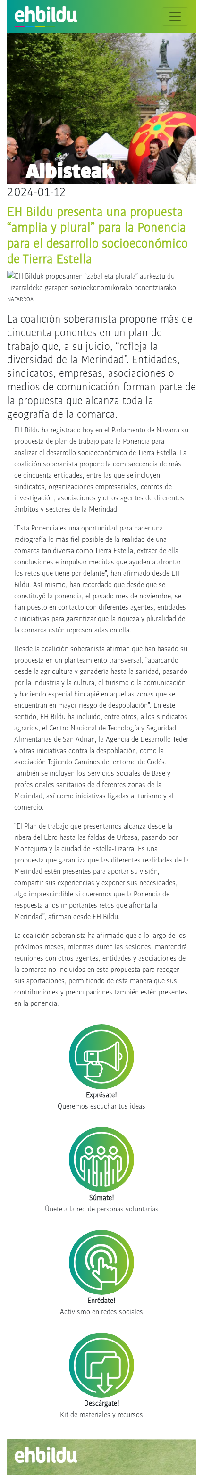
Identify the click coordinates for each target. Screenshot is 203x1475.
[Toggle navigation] (175, 16)
